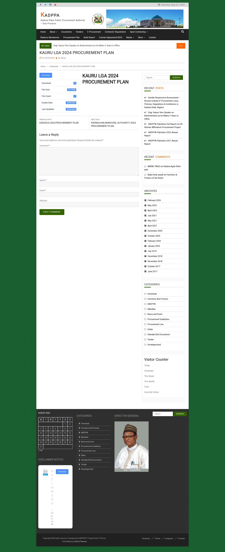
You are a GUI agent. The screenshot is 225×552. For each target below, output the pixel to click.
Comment (44, 145)
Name (42, 180)
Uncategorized (154, 344)
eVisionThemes (80, 541)
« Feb (40, 450)
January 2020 (154, 246)
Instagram (169, 538)
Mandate (151, 309)
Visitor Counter (156, 359)
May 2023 (152, 205)
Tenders (79, 32)
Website (43, 200)
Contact (152, 37)
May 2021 (152, 220)
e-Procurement (94, 32)
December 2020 (155, 231)
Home (43, 32)
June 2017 (152, 271)
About (52, 32)
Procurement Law (156, 324)
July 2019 (152, 251)
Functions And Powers (158, 299)
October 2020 (154, 236)
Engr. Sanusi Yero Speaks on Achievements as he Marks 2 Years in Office (161, 115)
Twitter (157, 538)
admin (63, 58)
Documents (66, 32)
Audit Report (89, 37)
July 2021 (152, 215)
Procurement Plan (71, 37)
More (140, 37)
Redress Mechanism (49, 37)
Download (46, 75)
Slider (150, 329)
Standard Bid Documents (159, 334)
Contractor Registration (115, 32)
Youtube (181, 538)
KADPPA (50, 15)
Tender (151, 339)
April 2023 (152, 210)
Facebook (146, 538)
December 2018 (155, 256)
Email (42, 190)
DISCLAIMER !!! (52, 487)
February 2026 (154, 200)
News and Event (155, 314)
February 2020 (154, 241)
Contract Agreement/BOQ (110, 37)
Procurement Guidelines (158, 319)
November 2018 (155, 261)
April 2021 (152, 225)
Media (129, 37)
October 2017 (154, 266)
